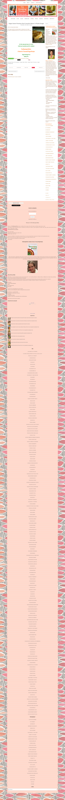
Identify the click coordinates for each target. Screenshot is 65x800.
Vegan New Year (32, 572)
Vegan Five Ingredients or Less (33, 482)
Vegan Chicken (32, 415)
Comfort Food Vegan (50, 142)
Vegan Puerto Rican (32, 606)
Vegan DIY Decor (32, 471)
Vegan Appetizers (32, 360)
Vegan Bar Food (32, 368)
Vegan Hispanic (32, 525)
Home (24, 2)
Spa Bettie (48, 164)
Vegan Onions (32, 578)
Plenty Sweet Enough (50, 162)
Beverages (46, 18)
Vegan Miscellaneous (32, 561)
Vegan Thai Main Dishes (32, 690)
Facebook (19, 67)
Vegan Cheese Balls (32, 411)
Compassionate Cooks (50, 144)
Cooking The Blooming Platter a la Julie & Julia (32, 353)
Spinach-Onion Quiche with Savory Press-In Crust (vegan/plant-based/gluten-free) (22, 345)
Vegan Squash (32, 671)
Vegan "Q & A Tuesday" (32, 355)
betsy (31, 24)
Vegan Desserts (32, 467)
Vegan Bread (32, 385)
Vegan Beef (32, 377)
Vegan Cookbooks (32, 445)
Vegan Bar (32, 366)
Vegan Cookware (32, 450)
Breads (36, 18)
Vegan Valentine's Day (32, 703)
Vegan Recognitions (32, 621)
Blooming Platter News (32, 351)
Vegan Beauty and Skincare (32, 375)
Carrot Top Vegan (49, 140)
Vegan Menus (32, 553)
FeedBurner (34, 219)
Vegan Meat (32, 548)
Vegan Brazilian (32, 383)
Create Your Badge (32, 313)
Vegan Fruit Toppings (32, 501)
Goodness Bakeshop (50, 153)
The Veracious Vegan (50, 168)
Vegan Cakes (32, 400)
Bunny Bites (48, 134)
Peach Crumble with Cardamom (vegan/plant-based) (18, 339)
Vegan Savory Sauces (32, 643)
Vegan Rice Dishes (32, 626)
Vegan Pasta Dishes (32, 585)
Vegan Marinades (32, 546)
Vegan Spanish (32, 662)
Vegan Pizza (32, 596)
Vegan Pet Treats (32, 589)
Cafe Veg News (48, 136)
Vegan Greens (32, 514)
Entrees (32, 18)
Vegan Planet (48, 181)
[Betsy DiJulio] (32, 304)
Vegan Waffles (32, 707)
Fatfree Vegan (48, 149)
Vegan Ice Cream (32, 533)
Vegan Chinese (32, 422)
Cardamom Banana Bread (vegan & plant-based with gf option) (19, 342)
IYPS (35, 795)
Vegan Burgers (32, 396)
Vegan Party (32, 583)
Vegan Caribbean (32, 405)
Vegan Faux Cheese (32, 480)
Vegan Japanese (32, 540)
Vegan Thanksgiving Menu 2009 (39, 71)
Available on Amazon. (49, 44)
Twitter (26, 67)
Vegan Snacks (32, 651)
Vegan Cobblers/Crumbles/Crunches (32, 437)
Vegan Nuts (32, 574)
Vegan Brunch (32, 394)
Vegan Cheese (32, 409)
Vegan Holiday (32, 527)
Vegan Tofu (32, 694)
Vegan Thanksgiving (32, 692)
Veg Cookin (48, 170)
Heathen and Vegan (49, 157)
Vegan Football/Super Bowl (32, 486)
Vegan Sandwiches (32, 634)
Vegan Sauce (32, 636)
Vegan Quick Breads (32, 617)
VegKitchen (48, 185)
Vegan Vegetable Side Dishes (32, 705)
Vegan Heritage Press (50, 177)
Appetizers (13, 18)
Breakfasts (52, 18)
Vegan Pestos (32, 587)
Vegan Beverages (32, 381)
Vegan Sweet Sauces (33, 679)
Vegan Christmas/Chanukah (32, 430)
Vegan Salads (32, 632)
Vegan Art (32, 362)
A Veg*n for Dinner (49, 125)
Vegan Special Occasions (33, 664)
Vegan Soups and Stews (32, 658)
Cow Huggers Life (32, 741)
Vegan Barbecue (32, 370)
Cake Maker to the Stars (50, 138)
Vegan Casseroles (32, 407)
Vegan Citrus (32, 435)
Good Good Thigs (49, 151)
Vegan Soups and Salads (32, 656)
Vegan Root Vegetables (32, 628)
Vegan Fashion (32, 478)
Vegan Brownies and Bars (32, 392)
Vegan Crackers (32, 454)
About (28, 2)
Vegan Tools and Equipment (32, 699)
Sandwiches (26, 18)
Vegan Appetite (49, 172)
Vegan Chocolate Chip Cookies (32, 424)
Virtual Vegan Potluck (32, 714)
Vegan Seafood (33, 647)
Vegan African (32, 357)
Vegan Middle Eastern (32, 559)
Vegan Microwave (32, 557)
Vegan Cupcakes (32, 460)
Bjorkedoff (48, 129)
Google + (41, 67)
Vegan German (32, 503)
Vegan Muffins (32, 570)
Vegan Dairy (32, 465)
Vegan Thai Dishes (32, 688)
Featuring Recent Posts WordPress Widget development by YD (32, 798)
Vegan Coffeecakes (32, 439)
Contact (32, 2)
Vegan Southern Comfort (32, 660)
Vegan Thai (32, 686)
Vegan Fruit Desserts (32, 499)
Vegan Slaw (32, 649)
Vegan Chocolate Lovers (32, 428)
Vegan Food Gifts (32, 484)
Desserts (41, 18)
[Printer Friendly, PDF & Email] (11, 58)
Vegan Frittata (32, 493)
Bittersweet (48, 127)
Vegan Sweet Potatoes (32, 62)
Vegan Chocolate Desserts (32, 426)
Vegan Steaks (32, 673)
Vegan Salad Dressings (32, 630)
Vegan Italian (32, 538)
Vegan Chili (32, 420)
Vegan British (32, 390)
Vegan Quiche (32, 613)
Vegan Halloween (32, 518)
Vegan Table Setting (32, 681)
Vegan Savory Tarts (32, 645)
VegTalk (47, 187)
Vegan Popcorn (32, 598)
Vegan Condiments (32, 443)
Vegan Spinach (32, 666)
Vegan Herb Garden (32, 523)
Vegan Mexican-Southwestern (32, 555)
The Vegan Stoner (49, 166)
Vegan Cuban (32, 458)
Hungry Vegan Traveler (50, 159)
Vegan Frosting (32, 495)
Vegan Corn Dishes (32, 452)
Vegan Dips (32, 469)
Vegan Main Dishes (23, 62)
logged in (13, 76)
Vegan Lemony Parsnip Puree (13, 71)
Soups (18, 18)
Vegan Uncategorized (32, 701)
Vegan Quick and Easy (32, 615)
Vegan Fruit (32, 497)
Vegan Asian (32, 364)
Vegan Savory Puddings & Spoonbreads (32, 641)
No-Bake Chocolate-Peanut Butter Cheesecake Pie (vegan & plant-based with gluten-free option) (24, 317)
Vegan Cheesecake (32, 413)
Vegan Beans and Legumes (14, 62)
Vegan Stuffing (32, 675)
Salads (21, 18)
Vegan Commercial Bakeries (32, 441)
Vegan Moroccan (32, 568)
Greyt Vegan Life (49, 155)
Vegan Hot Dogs (32, 531)
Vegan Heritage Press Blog (51, 179)
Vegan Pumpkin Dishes (32, 611)
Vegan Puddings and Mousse (32, 604)
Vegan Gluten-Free (32, 508)
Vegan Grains (32, 510)
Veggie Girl (48, 183)
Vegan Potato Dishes (32, 600)
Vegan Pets (32, 591)
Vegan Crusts (32, 456)
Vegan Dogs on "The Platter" (32, 473)
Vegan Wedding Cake (32, 709)
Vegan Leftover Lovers (32, 542)
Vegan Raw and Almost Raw (32, 619)
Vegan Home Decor (32, 529)
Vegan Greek (32, 512)
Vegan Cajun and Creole (32, 398)
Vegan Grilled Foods (32, 516)
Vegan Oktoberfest (32, 576)
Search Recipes (39, 2)
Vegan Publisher (32, 602)
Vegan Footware (32, 488)
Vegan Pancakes (32, 581)
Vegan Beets (32, 379)
